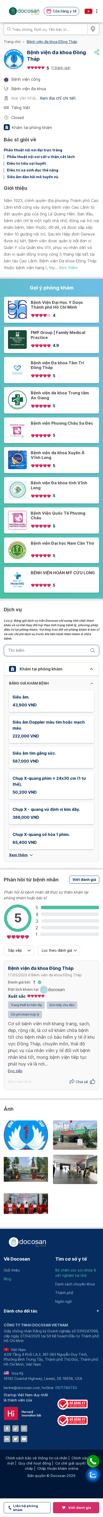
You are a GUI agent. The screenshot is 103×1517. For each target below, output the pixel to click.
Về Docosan (17, 1259)
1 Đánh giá (60, 68)
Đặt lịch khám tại (23, 989)
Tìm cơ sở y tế (71, 1259)
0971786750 (66, 1388)
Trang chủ (12, 42)
